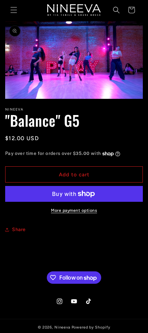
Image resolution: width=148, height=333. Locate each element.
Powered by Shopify (91, 327)
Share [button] (19, 229)
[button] (13, 10)
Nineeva (62, 327)
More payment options (74, 210)
